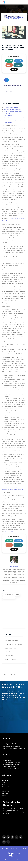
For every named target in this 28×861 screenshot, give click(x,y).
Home (5, 15)
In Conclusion (8, 122)
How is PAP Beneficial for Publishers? (14, 120)
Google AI (18, 60)
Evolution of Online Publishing (12, 109)
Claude (9, 65)
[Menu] (26, 2)
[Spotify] (4, 842)
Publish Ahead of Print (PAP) (11, 594)
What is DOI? (7, 113)
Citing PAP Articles (9, 116)
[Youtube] (21, 837)
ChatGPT (9, 60)
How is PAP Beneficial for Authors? (14, 118)
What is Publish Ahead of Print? (13, 111)
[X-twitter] (8, 837)
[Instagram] (16, 837)
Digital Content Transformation (14, 644)
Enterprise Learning (10, 648)
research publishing (9, 597)
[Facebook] (12, 837)
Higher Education (10, 652)
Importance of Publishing (11, 107)
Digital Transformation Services (12, 16)
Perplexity (18, 65)
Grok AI (14, 69)
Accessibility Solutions (11, 640)
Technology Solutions (11, 659)
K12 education (9, 655)
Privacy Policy (9, 531)
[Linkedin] (4, 837)
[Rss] (8, 842)
